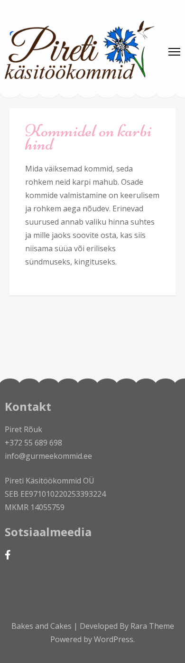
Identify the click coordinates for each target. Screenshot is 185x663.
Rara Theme (152, 626)
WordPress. (114, 639)
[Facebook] (8, 554)
